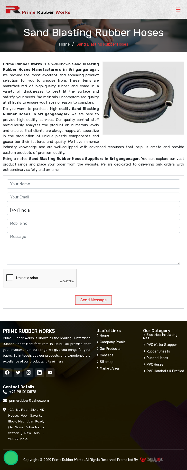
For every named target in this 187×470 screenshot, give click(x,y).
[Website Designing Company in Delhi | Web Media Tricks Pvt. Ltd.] (152, 460)
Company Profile (113, 342)
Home (64, 44)
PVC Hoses (155, 364)
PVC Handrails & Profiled (165, 371)
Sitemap (106, 362)
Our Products (110, 349)
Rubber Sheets (158, 351)
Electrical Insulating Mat (160, 336)
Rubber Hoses (157, 358)
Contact (106, 355)
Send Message (93, 300)
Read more (55, 361)
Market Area (109, 368)
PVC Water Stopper (162, 345)
